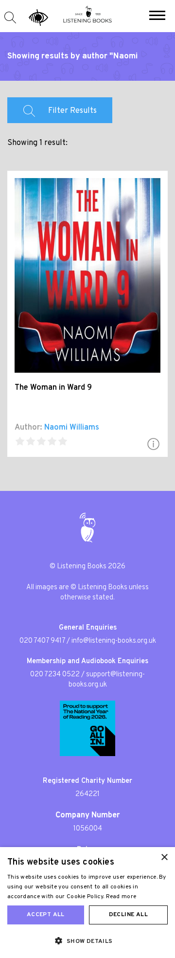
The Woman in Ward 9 (53, 388)
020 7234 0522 (55, 674)
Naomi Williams (71, 428)
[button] (157, 16)
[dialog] (87, 902)
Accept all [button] (46, 915)
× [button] (164, 857)
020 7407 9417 (42, 641)
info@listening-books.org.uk (113, 641)
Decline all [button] (128, 915)
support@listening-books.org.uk (107, 679)
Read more (121, 897)
